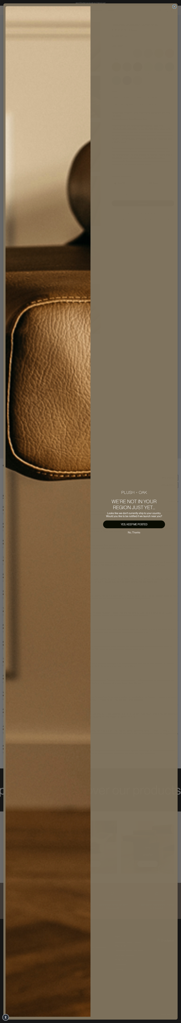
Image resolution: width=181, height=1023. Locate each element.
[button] (5, 1017)
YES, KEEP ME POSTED (134, 524)
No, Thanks (134, 532)
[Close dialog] (174, 6)
